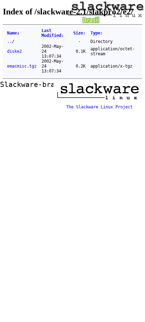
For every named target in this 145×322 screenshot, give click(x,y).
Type (96, 33)
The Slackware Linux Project (99, 107)
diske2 (14, 51)
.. (9, 41)
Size (79, 33)
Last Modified (53, 33)
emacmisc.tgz (22, 66)
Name (13, 33)
